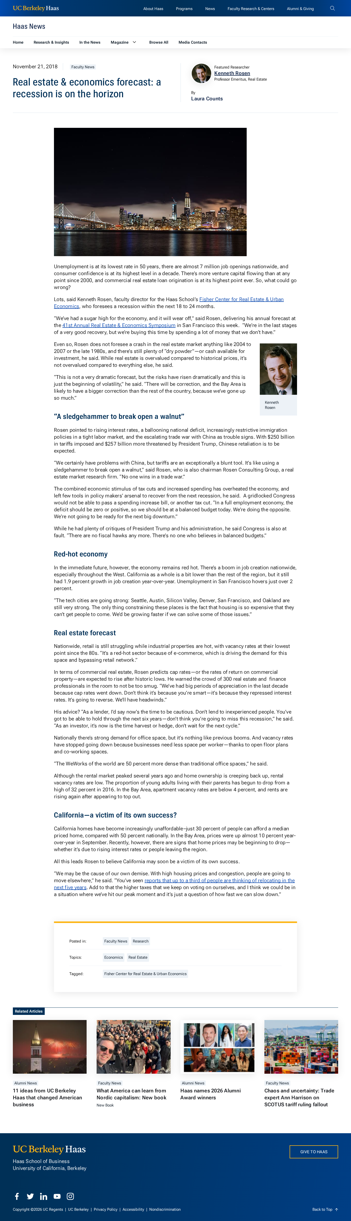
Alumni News (25, 1083)
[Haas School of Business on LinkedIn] (44, 1196)
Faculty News (82, 67)
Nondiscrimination (165, 1209)
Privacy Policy (106, 1209)
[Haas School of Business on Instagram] (70, 1196)
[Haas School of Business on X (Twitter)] (30, 1196)
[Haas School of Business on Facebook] (17, 1196)
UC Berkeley (79, 1209)
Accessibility (134, 1209)
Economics (113, 957)
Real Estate (137, 957)
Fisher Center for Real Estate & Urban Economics (145, 974)
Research (141, 941)
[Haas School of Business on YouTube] (57, 1196)
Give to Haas (313, 1151)
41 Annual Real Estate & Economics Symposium (119, 325)
